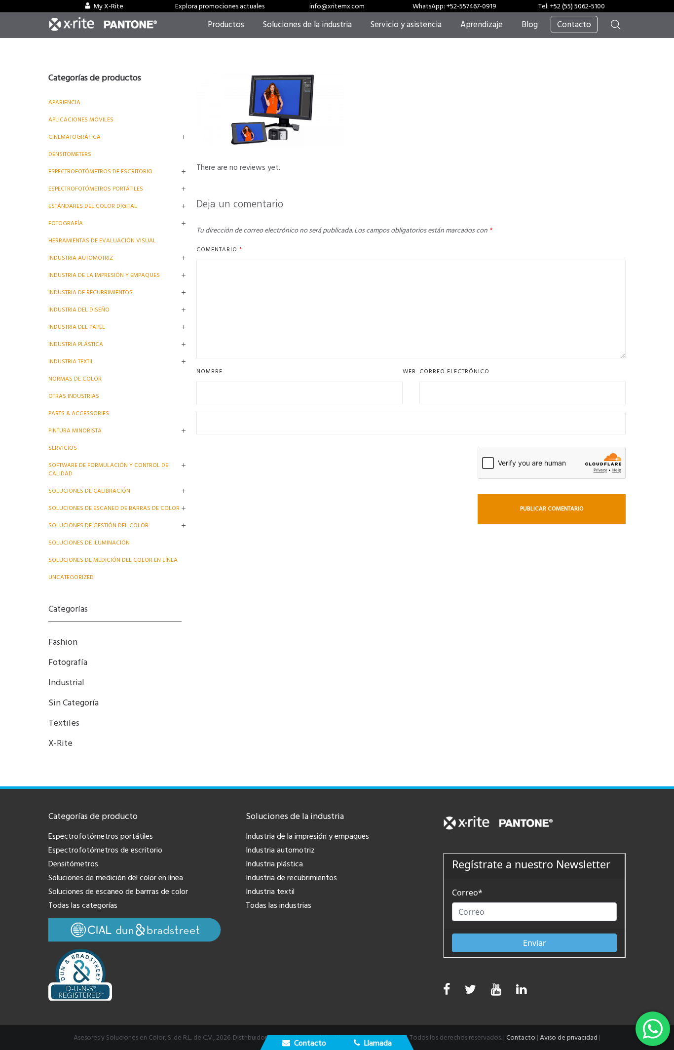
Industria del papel (76, 327)
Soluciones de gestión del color (98, 525)
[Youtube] (496, 992)
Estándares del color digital (92, 206)
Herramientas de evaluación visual (102, 240)
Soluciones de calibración (89, 491)
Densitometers (69, 154)
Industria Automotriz (80, 258)
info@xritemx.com (337, 6)
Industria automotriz (280, 850)
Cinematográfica (74, 137)
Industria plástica (75, 344)
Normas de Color (75, 379)
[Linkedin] (521, 992)
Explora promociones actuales (219, 6)
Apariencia (64, 102)
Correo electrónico (454, 371)
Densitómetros (73, 863)
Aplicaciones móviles (80, 120)
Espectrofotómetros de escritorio (100, 171)
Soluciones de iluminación (89, 543)
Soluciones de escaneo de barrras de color (118, 891)
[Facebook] (446, 990)
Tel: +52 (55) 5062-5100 (571, 6)
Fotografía (65, 223)
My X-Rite (108, 6)
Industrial (66, 682)
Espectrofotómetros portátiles (95, 189)
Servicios (62, 448)
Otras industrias (73, 396)
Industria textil (71, 361)
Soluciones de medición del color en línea (113, 560)
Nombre (209, 371)
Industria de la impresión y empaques (104, 275)
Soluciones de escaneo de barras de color (114, 508)
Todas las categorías (82, 905)
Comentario (219, 249)
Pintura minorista (75, 431)
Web (409, 371)
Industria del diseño (79, 310)
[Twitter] (470, 992)
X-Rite (60, 743)
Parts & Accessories (78, 413)
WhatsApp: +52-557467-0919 (454, 6)
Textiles (63, 723)
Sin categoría (73, 703)
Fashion (62, 642)
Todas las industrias (278, 905)
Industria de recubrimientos (90, 292)
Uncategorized (71, 577)
